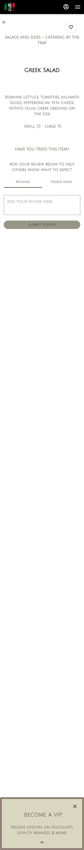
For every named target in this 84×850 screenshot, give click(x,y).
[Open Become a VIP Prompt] (42, 842)
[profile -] (66, 7)
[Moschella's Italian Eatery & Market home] (25, 7)
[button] (5, 22)
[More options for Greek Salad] (71, 27)
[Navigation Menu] (78, 7)
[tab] (23, 182)
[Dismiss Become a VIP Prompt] (74, 806)
